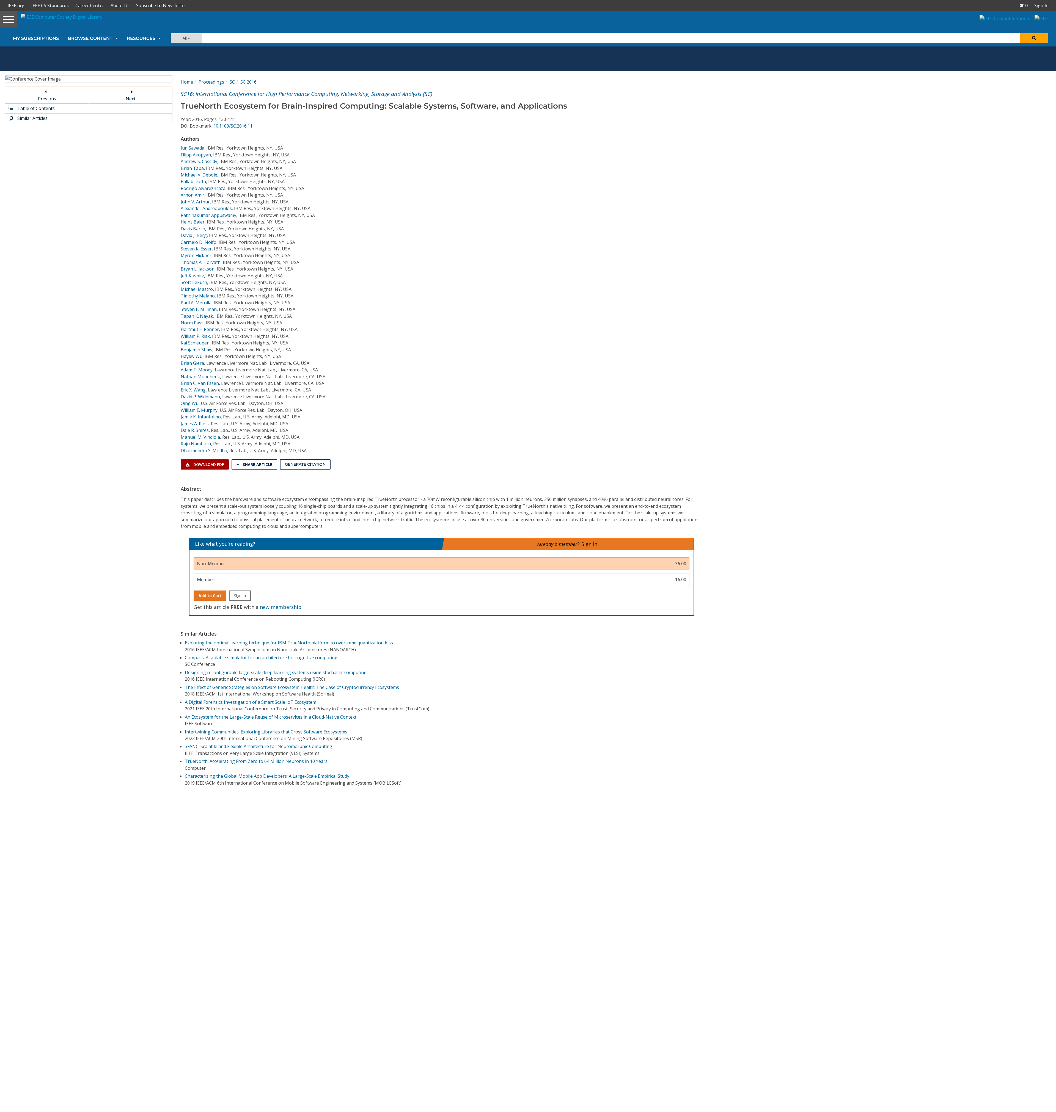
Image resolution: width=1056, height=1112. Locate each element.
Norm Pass (192, 323)
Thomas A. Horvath (201, 262)
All (185, 38)
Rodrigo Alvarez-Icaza (203, 188)
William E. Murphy (199, 410)
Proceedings (211, 82)
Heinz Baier (193, 222)
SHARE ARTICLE (257, 464)
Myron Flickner (196, 255)
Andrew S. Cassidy (199, 161)
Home (187, 82)
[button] (1023, 5)
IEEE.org (15, 5)
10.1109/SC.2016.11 (232, 126)
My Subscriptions (36, 38)
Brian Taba (192, 168)
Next (131, 99)
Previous (47, 99)
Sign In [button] (1041, 5)
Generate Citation (305, 464)
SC (232, 82)
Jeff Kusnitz (192, 276)
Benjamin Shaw (196, 350)
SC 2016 (248, 82)
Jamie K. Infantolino (201, 417)
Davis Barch (193, 229)
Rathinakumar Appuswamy (208, 215)
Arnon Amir (192, 195)
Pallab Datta (193, 181)
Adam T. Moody (197, 370)
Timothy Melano (198, 296)
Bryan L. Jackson (198, 269)
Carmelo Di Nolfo (198, 242)
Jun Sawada (192, 148)
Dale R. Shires (195, 430)
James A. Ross (195, 424)
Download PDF (208, 464)
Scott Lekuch (194, 282)
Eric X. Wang (193, 390)
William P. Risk (195, 336)
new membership (280, 607)
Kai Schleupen (195, 343)
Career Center (89, 5)
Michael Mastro (197, 289)
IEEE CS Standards (50, 5)
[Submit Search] (1034, 38)
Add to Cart (210, 595)
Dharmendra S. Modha (204, 451)
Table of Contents (35, 108)
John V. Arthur (195, 202)
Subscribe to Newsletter (161, 5)
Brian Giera (192, 363)
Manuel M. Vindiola (200, 437)
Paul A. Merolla (196, 303)
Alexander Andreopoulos (206, 208)
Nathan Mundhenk (200, 377)
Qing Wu (190, 403)
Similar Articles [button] (32, 118)
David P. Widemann (200, 397)
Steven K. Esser (196, 249)
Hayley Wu (191, 356)
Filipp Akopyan (196, 155)
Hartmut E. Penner (200, 329)
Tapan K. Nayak (197, 316)
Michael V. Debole (199, 175)
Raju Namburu (196, 444)
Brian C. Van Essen (200, 383)
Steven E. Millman (199, 309)
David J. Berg (194, 235)
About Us (120, 5)
